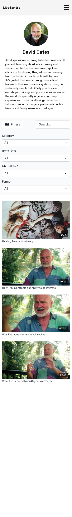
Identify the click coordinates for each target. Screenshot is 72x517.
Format (7, 181)
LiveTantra (12, 8)
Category (8, 136)
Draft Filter (9, 151)
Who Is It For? (10, 166)
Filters (15, 124)
